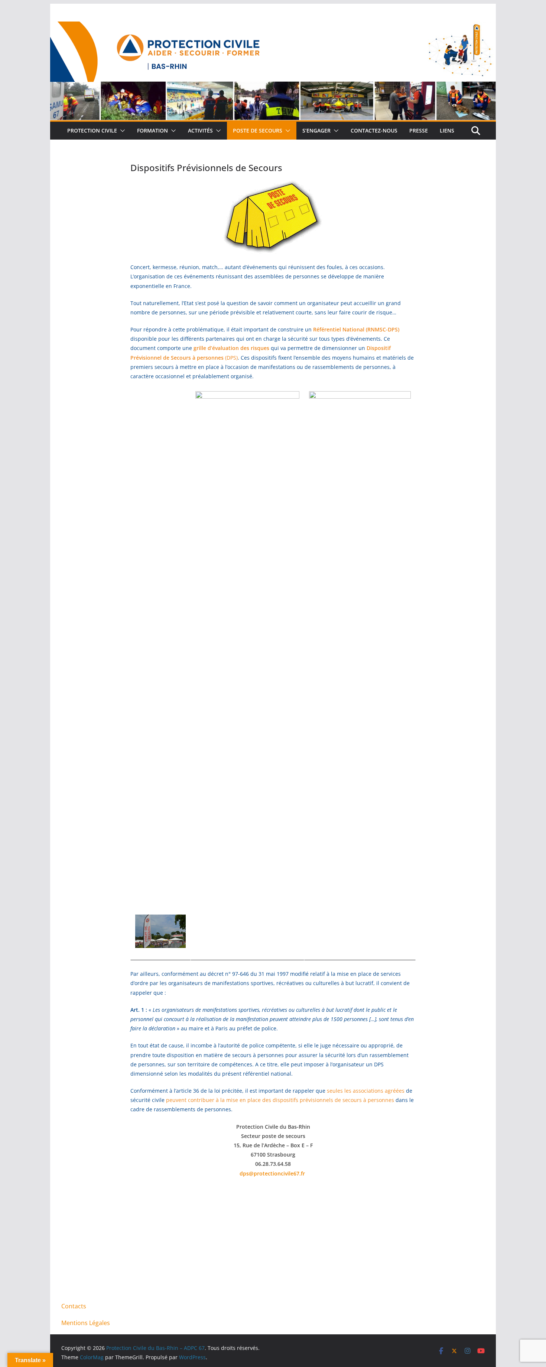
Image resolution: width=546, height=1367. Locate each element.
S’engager (316, 130)
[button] (121, 130)
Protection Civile (92, 130)
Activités (200, 130)
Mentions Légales (85, 1323)
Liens (447, 130)
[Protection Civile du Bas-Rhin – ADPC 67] (273, 27)
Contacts (73, 1306)
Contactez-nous (374, 130)
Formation (152, 130)
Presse (418, 130)
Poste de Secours (257, 130)
